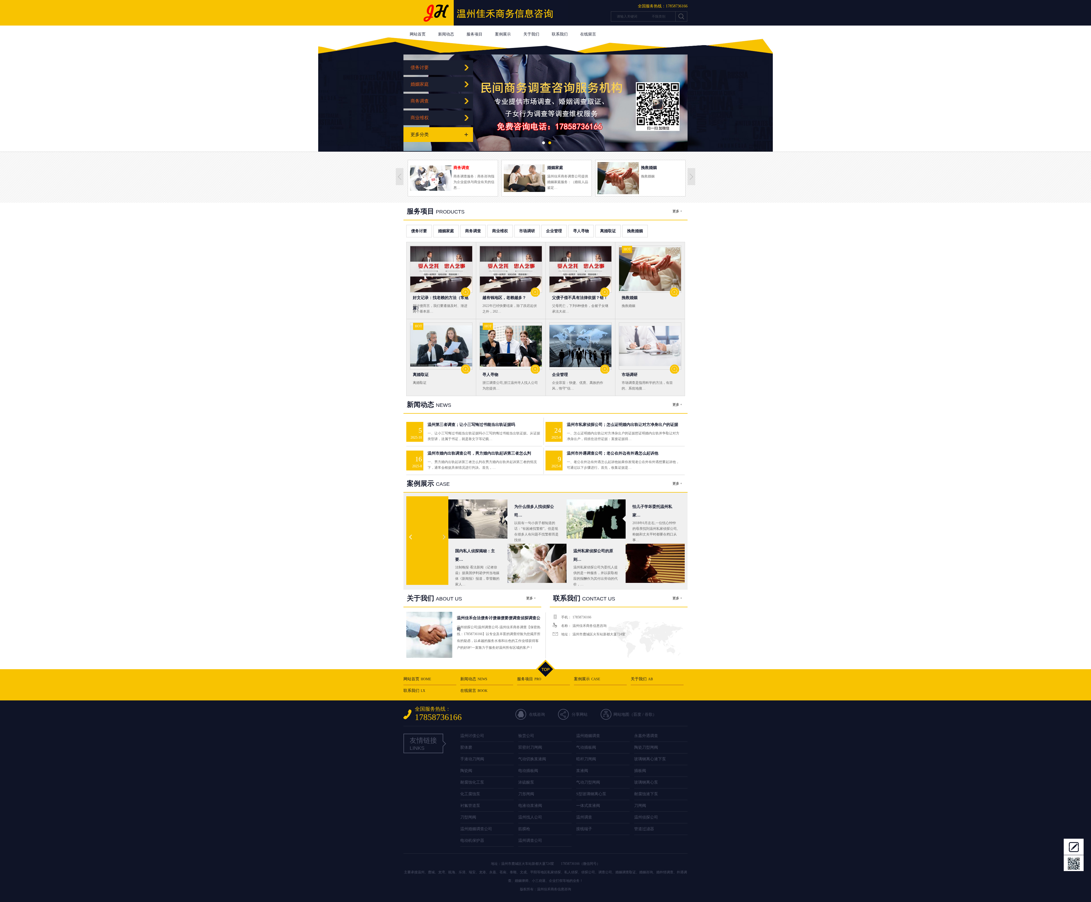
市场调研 (527, 231)
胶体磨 (466, 747)
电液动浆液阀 (530, 805)
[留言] (1073, 846)
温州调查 (584, 817)
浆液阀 (582, 771)
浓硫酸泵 (526, 782)
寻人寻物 (581, 231)
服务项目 (474, 34)
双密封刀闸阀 (530, 747)
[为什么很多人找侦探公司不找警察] (477, 540)
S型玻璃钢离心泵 (591, 794)
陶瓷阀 (466, 771)
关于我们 (531, 34)
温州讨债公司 (472, 736)
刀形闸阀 (526, 794)
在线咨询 (537, 714)
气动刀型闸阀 (588, 782)
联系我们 (560, 34)
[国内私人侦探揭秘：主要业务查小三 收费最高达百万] (537, 584)
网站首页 (418, 34)
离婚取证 (608, 231)
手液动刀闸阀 (472, 759)
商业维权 (420, 117)
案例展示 (503, 34)
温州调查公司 (530, 840)
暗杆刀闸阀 (586, 759)
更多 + (677, 211)
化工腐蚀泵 (470, 794)
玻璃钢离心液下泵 (650, 759)
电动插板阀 (528, 771)
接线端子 (584, 829)
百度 (637, 714)
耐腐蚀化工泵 (472, 782)
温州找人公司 (530, 817)
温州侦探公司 (646, 817)
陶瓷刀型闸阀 (646, 747)
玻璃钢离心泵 (646, 782)
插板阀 (640, 771)
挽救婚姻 (635, 231)
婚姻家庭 (420, 84)
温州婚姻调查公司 (476, 829)
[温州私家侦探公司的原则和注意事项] (655, 584)
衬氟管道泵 (470, 805)
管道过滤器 (644, 829)
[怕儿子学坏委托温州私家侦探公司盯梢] (596, 540)
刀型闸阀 (468, 817)
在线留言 (588, 34)
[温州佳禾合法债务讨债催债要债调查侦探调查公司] (485, 24)
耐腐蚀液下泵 (646, 794)
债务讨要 (420, 67)
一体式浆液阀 (588, 805)
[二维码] (1073, 863)
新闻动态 (446, 34)
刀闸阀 (640, 805)
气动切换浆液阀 (532, 759)
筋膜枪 (524, 829)
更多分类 (420, 134)
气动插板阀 (586, 747)
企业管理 (554, 231)
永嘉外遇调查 (646, 736)
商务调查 (420, 101)
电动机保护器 (472, 840)
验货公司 (526, 736)
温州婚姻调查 (588, 736)
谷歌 (649, 714)
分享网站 (580, 714)
